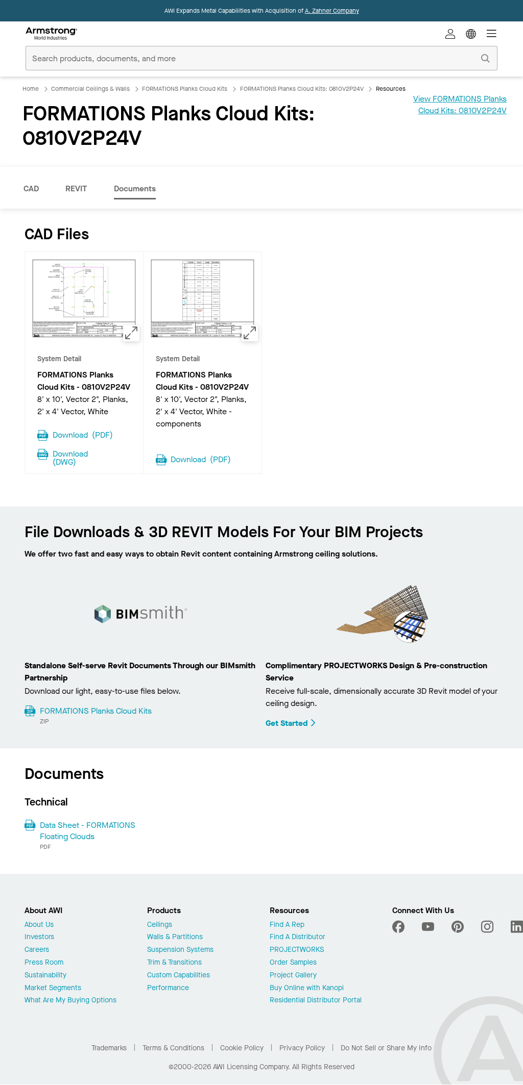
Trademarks (109, 1048)
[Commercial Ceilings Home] (51, 34)
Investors (39, 937)
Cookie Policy (242, 1048)
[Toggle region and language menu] (471, 34)
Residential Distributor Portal (316, 1000)
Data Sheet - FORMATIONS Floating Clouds (87, 831)
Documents (135, 188)
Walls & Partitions (175, 937)
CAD (31, 188)
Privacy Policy (302, 1048)
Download (83, 434)
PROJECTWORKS (297, 950)
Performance (168, 988)
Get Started (287, 723)
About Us (39, 925)
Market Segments (53, 988)
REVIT (76, 188)
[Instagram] (487, 927)
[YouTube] (428, 927)
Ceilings (159, 925)
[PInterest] (457, 927)
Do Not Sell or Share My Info (386, 1048)
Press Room (44, 962)
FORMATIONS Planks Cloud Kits (96, 710)
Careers (37, 950)
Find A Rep (287, 925)
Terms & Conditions (173, 1048)
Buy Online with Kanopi (307, 988)
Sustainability (45, 975)
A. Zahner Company (332, 11)
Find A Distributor (297, 937)
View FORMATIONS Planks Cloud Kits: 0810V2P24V (460, 104)
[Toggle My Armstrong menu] (450, 34)
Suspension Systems (180, 950)
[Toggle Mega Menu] (491, 34)
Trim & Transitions (174, 962)
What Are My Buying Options (70, 1000)
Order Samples (293, 962)
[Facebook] (399, 927)
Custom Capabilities (178, 975)
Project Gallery (293, 975)
